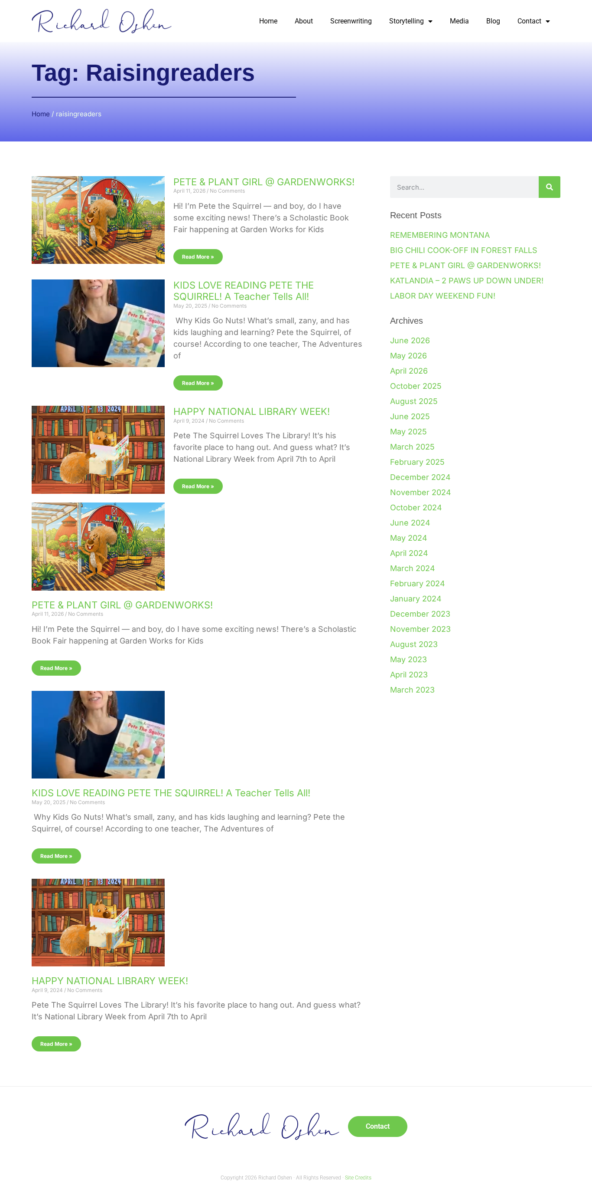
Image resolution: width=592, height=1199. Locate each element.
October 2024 (416, 507)
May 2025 (408, 431)
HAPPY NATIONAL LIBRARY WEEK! (251, 411)
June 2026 (410, 340)
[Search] (549, 187)
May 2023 (408, 659)
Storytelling (406, 21)
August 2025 (414, 401)
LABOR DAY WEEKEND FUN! (442, 295)
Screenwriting (351, 21)
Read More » (198, 256)
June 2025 (410, 416)
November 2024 (420, 492)
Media (459, 21)
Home (268, 21)
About (304, 21)
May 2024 (408, 537)
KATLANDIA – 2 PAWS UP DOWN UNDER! (466, 280)
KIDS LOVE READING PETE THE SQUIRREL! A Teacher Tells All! (243, 290)
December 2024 (420, 477)
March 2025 (412, 446)
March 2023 (412, 689)
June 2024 (410, 522)
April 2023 (409, 674)
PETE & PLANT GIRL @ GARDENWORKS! (264, 181)
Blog (493, 21)
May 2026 (408, 355)
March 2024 (412, 568)
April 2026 (409, 370)
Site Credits (358, 1178)
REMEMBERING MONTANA (440, 235)
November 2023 (420, 629)
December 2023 (420, 613)
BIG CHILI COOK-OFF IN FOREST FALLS (463, 250)
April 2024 (409, 553)
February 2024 (417, 583)
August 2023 (414, 644)
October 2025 (416, 386)
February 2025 (417, 461)
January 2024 (416, 598)
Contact (529, 21)
